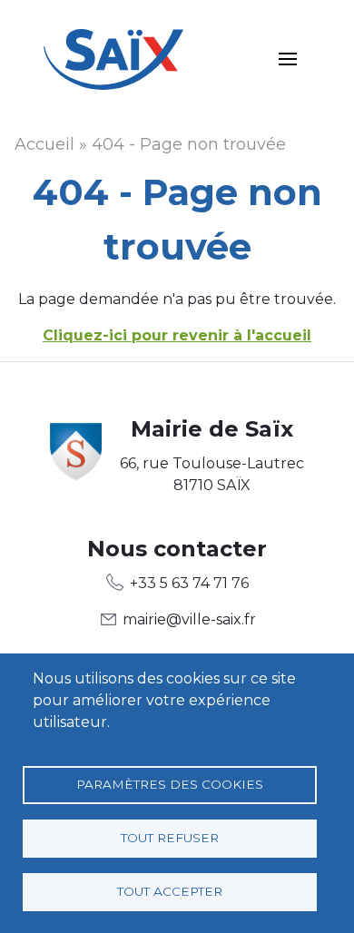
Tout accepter (169, 891)
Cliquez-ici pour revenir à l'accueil (177, 335)
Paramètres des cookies (169, 784)
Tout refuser (170, 837)
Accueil (44, 144)
